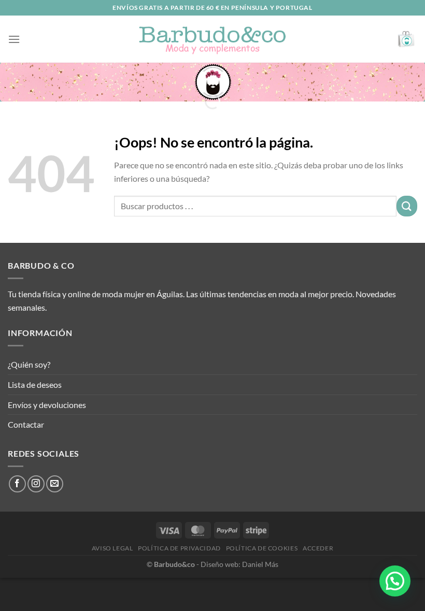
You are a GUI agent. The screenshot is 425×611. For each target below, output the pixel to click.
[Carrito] (406, 39)
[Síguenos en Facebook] (17, 483)
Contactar (26, 424)
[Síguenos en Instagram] (36, 483)
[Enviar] (406, 206)
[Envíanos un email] (54, 483)
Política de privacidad (179, 548)
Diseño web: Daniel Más (239, 564)
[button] (394, 581)
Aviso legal (112, 548)
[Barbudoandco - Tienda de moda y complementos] (212, 39)
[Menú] (14, 39)
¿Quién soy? (29, 364)
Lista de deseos (35, 384)
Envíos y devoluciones (47, 405)
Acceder (318, 548)
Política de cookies (262, 548)
